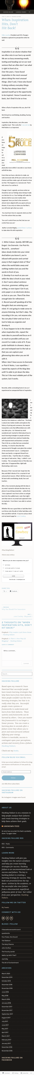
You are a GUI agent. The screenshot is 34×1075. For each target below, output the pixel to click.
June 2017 (5, 1025)
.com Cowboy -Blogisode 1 (23, 615)
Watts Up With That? (9, 955)
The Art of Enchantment (10, 963)
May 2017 (5, 1029)
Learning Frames (21, 12)
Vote (13, 576)
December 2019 (7, 977)
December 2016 (7, 1047)
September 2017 (7, 1014)
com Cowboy (21, 516)
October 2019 (6, 981)
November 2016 (7, 1051)
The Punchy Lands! (8, 952)
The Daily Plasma (8, 944)
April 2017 (5, 1032)
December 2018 (7, 985)
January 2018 (6, 1003)
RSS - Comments (8, 847)
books (16, 750)
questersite (6, 933)
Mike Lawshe (6, 35)
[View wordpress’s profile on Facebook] (3, 918)
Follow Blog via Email (14, 757)
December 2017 (7, 1007)
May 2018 (5, 996)
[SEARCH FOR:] (17, 674)
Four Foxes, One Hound (10, 937)
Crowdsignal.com (20, 579)
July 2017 (5, 1021)
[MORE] (30, 12)
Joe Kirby (5, 959)
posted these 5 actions (24, 228)
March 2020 (6, 974)
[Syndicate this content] (2, 826)
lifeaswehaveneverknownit (11, 930)
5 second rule (25, 125)
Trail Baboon (6, 941)
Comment (26, 663)
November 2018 (7, 988)
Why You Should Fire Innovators (13, 608)
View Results (12, 579)
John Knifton (6, 948)
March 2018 (6, 999)
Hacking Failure (8, 12)
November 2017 (7, 1010)
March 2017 (6, 1036)
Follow (13, 778)
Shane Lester (16, 16)
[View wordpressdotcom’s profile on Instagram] (11, 918)
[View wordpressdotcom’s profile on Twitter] (7, 918)
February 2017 (6, 1040)
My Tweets (5, 907)
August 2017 (6, 1018)
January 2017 (6, 1043)
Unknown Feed (11, 826)
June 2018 (5, 992)
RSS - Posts (6, 844)
